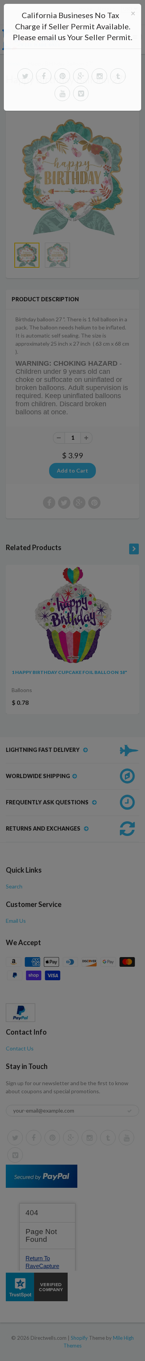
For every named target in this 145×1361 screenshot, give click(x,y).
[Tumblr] (118, 76)
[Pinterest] (62, 76)
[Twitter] (25, 76)
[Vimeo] (81, 93)
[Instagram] (99, 76)
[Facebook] (43, 76)
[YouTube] (62, 93)
